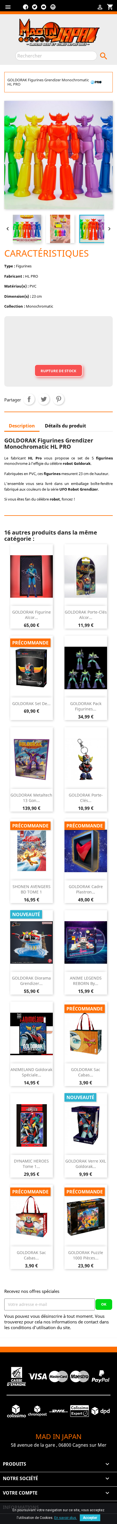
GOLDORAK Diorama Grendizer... (31, 980)
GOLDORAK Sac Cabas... (85, 1072)
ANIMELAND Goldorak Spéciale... (31, 1072)
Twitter (34, 9)
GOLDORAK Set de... (31, 703)
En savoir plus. (65, 1518)
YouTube (43, 9)
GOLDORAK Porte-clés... (86, 797)
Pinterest (58, 399)
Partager (29, 399)
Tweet (43, 399)
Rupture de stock (58, 370)
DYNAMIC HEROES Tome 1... (31, 1163)
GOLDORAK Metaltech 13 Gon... (31, 797)
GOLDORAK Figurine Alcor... (31, 614)
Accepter (90, 1518)
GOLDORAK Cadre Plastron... (86, 889)
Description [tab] (22, 426)
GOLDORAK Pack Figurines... (85, 706)
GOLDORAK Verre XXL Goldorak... (85, 1163)
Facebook (25, 9)
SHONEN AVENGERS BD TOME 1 (31, 889)
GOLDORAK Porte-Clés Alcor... (86, 614)
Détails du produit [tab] (65, 426)
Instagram (52, 9)
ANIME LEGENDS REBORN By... (86, 980)
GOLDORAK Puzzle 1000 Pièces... (85, 1255)
